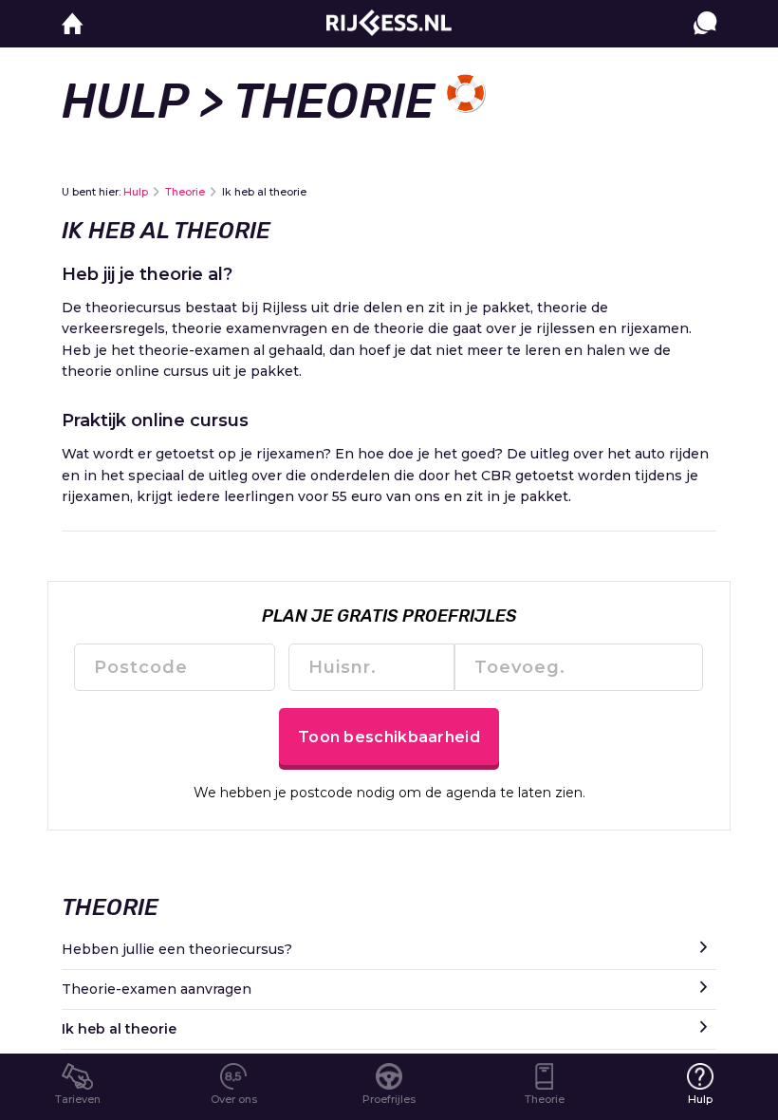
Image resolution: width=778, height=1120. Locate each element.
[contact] (705, 41)
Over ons (234, 1099)
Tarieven (78, 1099)
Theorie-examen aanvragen (156, 989)
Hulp (125, 101)
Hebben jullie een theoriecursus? (177, 949)
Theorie (185, 191)
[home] (72, 24)
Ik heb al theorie (119, 1028)
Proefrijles (389, 1099)
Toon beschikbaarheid (389, 737)
